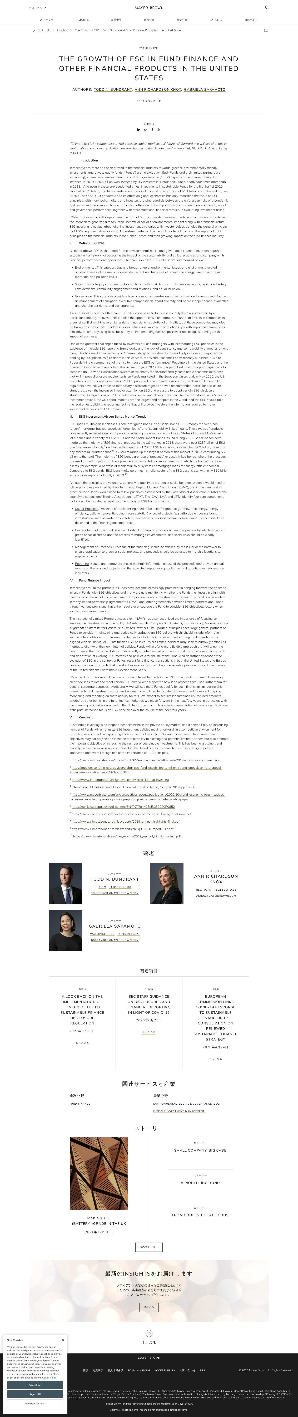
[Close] (63, 1340)
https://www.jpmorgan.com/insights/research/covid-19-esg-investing (120, 780)
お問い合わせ (187, 1370)
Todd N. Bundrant (113, 89)
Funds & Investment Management (179, 1111)
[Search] (267, 8)
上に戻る (149, 1342)
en (266, 30)
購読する (149, 1307)
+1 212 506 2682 (225, 889)
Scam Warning (139, 1370)
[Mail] (146, 130)
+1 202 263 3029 (128, 934)
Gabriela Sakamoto (204, 89)
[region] (35, 1374)
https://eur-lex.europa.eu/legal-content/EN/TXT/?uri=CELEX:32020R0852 (123, 807)
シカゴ (102, 887)
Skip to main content (16, 2)
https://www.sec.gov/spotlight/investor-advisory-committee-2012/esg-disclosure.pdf (131, 814)
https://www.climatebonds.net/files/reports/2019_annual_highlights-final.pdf (126, 821)
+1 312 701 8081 (120, 887)
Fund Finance (79, 1103)
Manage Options (35, 1403)
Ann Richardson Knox (158, 89)
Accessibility (164, 1370)
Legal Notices (252, 1397)
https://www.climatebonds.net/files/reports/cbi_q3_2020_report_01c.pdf (122, 829)
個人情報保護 (115, 1370)
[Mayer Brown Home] (149, 8)
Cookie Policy (49, 1377)
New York (203, 889)
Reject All (35, 1394)
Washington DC (102, 934)
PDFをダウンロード (149, 101)
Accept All (35, 1384)
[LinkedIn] (139, 131)
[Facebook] (152, 131)
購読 (86, 1370)
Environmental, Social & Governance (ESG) (186, 1103)
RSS (202, 1370)
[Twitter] (159, 131)
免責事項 (98, 1370)
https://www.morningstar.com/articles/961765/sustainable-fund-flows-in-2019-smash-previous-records (146, 760)
